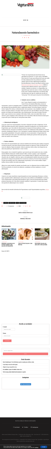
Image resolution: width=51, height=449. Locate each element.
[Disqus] (25, 268)
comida (5, 202)
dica (17, 202)
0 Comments (11, 206)
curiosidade (12, 202)
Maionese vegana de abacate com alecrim (41, 244)
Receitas (5, 242)
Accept (43, 447)
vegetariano (23, 202)
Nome (4, 333)
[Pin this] (28, 38)
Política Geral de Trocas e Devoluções (25, 420)
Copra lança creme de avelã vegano (10, 364)
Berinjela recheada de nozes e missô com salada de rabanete (8, 245)
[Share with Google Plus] (26, 38)
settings (36, 447)
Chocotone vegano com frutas (25, 244)
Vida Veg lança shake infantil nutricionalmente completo (14, 372)
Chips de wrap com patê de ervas (10, 367)
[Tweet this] (25, 38)
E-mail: (5, 327)
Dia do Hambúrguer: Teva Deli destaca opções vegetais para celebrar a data (18, 362)
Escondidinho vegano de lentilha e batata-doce (12, 369)
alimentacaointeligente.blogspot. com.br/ (32, 85)
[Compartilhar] (23, 38)
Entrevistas (27, 35)
